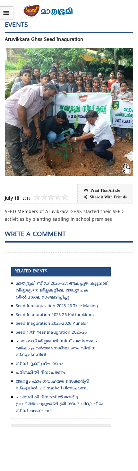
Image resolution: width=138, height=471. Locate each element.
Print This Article (102, 190)
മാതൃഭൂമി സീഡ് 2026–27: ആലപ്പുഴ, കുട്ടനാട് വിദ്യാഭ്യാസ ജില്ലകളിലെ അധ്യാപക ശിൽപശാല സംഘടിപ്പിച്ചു (61, 290)
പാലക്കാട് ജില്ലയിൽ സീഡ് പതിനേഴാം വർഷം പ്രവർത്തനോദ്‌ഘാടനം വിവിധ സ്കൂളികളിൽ (56, 348)
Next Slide (122, 112)
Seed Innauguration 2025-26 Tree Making (57, 306)
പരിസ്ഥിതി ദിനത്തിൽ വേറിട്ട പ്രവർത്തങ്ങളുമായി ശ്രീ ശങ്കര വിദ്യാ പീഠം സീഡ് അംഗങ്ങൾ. (59, 404)
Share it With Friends (105, 197)
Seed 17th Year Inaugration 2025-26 (51, 332)
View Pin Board (122, 59)
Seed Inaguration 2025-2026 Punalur (52, 323)
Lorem (68, 168)
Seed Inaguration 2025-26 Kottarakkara (55, 315)
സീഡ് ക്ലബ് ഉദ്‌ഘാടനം (39, 364)
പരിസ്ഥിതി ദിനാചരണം (40, 372)
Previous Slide (16, 112)
